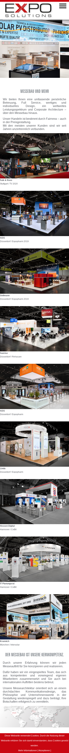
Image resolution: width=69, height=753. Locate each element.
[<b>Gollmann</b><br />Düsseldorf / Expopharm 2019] (34, 270)
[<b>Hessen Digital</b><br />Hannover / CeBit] (34, 501)
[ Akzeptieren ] (44, 750)
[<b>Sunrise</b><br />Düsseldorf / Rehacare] (34, 328)
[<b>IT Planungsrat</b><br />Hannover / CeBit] (34, 559)
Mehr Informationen (27, 750)
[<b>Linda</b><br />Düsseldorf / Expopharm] (34, 443)
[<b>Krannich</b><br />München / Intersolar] (34, 616)
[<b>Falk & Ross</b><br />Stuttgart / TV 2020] (34, 155)
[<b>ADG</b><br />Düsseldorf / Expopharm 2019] (34, 213)
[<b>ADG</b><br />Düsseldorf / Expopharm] (34, 386)
